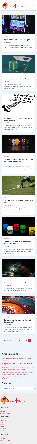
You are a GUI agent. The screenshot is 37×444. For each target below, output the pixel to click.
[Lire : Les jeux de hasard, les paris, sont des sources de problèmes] (18, 144)
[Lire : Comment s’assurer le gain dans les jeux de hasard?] (18, 226)
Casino (5, 76)
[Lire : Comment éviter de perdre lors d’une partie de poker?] (18, 103)
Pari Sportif (7, 36)
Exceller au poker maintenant (15, 283)
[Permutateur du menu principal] (33, 5)
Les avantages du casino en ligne (16, 79)
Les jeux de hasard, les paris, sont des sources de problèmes (18, 160)
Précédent (7, 341)
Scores (5, 197)
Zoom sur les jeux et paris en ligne (17, 40)
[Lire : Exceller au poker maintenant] (18, 267)
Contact (2, 411)
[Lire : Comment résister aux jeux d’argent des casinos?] (18, 305)
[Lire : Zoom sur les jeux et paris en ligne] (18, 24)
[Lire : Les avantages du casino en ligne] (18, 64)
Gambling (6, 156)
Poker (5, 115)
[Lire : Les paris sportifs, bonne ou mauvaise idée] (18, 185)
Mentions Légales (5, 413)
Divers (2, 430)
